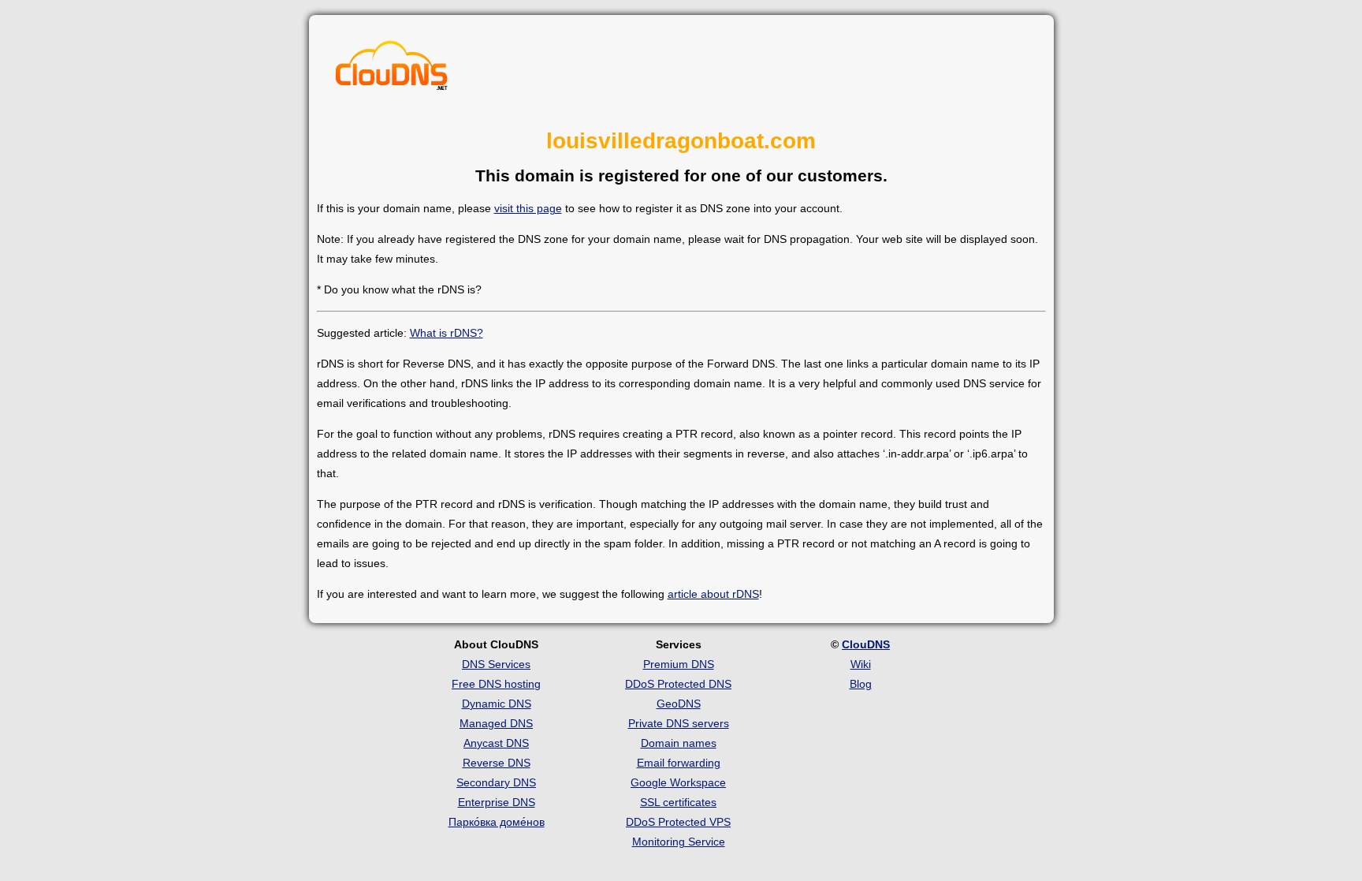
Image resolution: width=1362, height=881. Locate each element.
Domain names (678, 743)
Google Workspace (678, 782)
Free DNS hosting (496, 684)
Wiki (860, 664)
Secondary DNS (496, 782)
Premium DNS (678, 664)
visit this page (528, 208)
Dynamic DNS (496, 703)
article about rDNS (713, 594)
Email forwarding (678, 762)
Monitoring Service (678, 841)
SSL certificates (678, 802)
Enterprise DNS (496, 802)
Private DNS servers (678, 723)
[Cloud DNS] (392, 69)
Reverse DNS (496, 762)
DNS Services (496, 664)
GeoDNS (679, 703)
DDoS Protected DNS (678, 684)
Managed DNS (496, 723)
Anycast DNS (496, 743)
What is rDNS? (446, 333)
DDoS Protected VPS (678, 822)
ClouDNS (866, 644)
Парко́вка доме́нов (496, 822)
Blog (861, 684)
